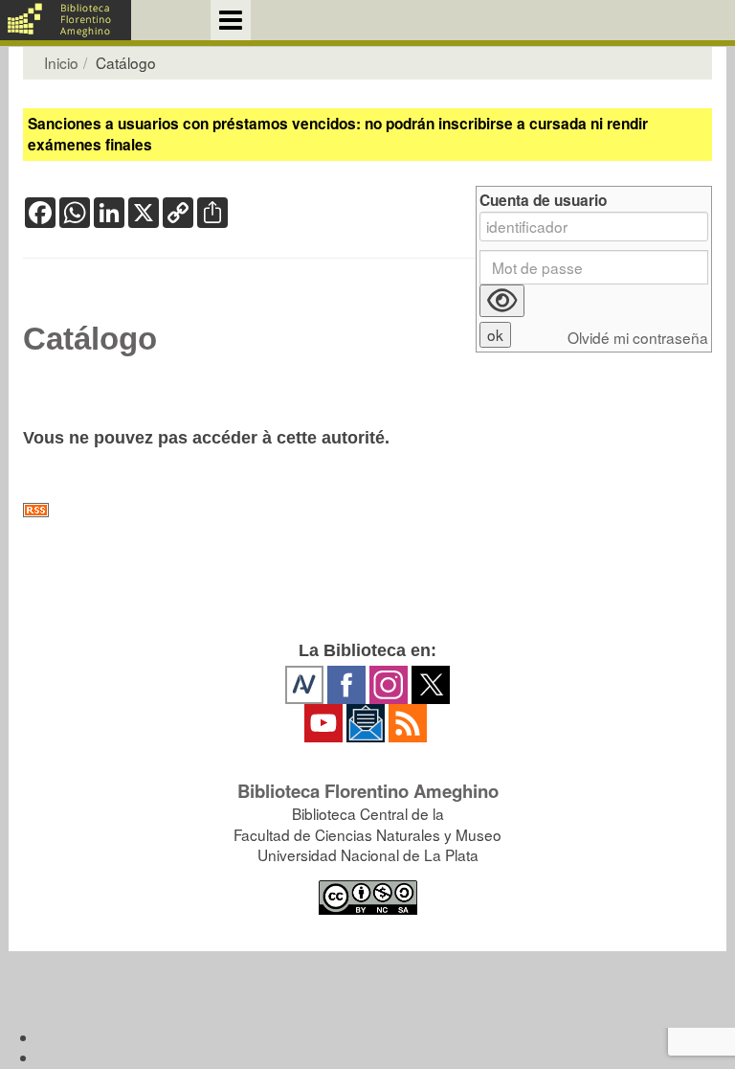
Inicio (61, 62)
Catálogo (90, 339)
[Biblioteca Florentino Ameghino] (65, 20)
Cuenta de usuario (543, 201)
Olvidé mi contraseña (638, 338)
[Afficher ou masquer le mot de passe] (501, 300)
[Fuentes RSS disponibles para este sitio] (367, 510)
